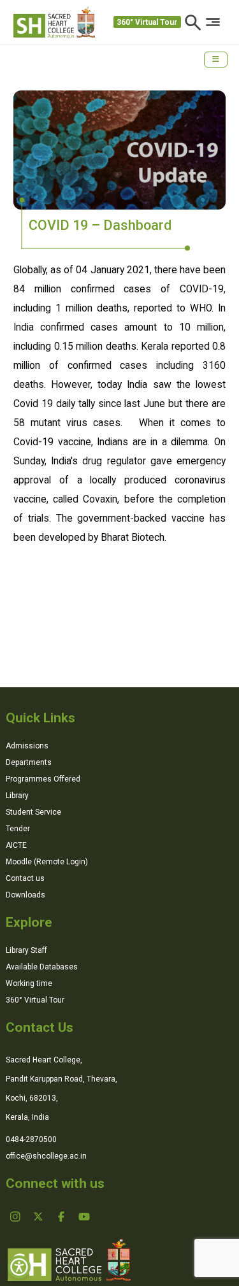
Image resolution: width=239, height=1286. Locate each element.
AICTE (16, 845)
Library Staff (26, 950)
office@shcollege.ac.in (46, 1156)
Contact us (25, 878)
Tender (18, 828)
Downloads (25, 894)
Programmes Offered (43, 779)
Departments (29, 762)
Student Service (33, 812)
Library (17, 795)
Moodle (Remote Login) (47, 861)
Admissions (27, 745)
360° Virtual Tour (147, 22)
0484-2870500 (31, 1139)
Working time (29, 983)
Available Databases (42, 966)
